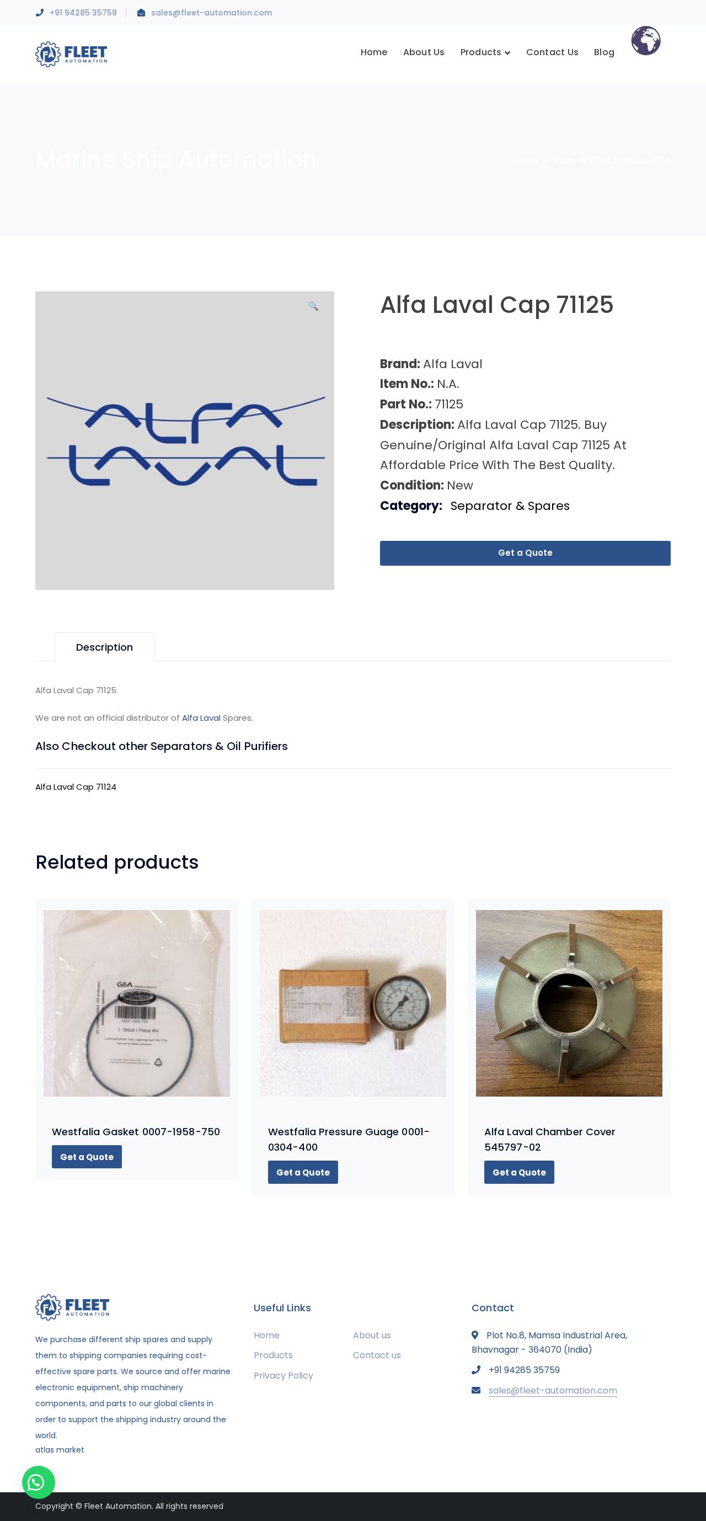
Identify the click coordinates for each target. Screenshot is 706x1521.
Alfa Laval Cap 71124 (75, 787)
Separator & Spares (510, 505)
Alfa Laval (201, 718)
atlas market (59, 1449)
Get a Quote (525, 553)
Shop (563, 160)
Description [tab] (104, 647)
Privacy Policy (283, 1375)
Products (273, 1355)
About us (372, 1335)
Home (525, 160)
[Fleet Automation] (71, 54)
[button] (314, 310)
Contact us (377, 1355)
